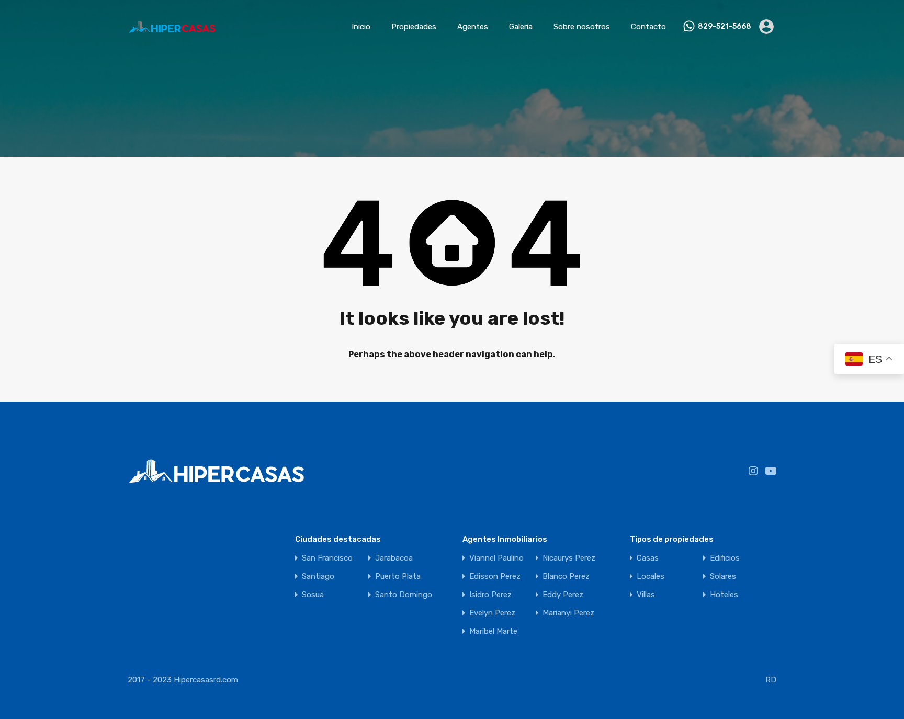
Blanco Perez (566, 576)
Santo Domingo (403, 595)
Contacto (648, 26)
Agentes (472, 26)
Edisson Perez (495, 576)
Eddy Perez (563, 595)
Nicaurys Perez (569, 558)
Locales (650, 576)
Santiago (318, 576)
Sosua (313, 595)
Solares (723, 576)
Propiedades (413, 26)
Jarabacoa (394, 558)
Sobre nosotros (581, 26)
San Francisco (327, 558)
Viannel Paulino (496, 558)
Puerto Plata (398, 576)
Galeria (521, 26)
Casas (648, 558)
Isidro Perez (490, 595)
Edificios (725, 558)
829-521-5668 (724, 26)
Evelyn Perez (492, 613)
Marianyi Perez (568, 613)
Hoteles (724, 595)
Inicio (361, 26)
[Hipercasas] (172, 38)
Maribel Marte (493, 631)
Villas (646, 595)
